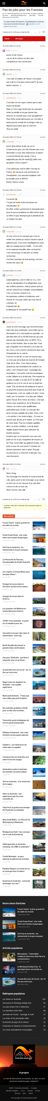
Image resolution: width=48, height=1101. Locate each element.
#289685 (42, 46)
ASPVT (31, 1093)
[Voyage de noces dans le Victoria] (39, 599)
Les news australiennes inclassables (17, 1030)
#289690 (42, 227)
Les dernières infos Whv (12, 1010)
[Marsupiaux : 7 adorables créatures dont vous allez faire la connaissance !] (9, 957)
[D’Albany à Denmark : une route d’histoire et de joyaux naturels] (39, 735)
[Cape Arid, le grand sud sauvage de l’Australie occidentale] (39, 810)
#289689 (42, 190)
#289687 (42, 93)
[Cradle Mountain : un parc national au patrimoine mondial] (39, 859)
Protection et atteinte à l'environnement (19, 1026)
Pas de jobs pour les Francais (23, 10)
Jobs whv (32, 15)
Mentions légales (12, 1091)
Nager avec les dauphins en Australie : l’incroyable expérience (14, 684)
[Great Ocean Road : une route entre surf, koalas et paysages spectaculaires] (39, 538)
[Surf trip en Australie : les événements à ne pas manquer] (39, 550)
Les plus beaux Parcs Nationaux (16, 1007)
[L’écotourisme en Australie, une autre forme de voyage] (39, 760)
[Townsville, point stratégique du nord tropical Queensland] (39, 723)
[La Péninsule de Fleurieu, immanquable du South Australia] (39, 562)
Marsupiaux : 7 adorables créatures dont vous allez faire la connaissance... (31, 956)
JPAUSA (17, 1093)
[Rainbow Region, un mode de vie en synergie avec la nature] (39, 871)
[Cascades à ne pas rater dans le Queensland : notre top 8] (39, 636)
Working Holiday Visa (18, 15)
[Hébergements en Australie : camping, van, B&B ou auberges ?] (39, 847)
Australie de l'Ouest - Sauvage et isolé (18, 1014)
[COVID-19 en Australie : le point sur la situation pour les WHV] (39, 624)
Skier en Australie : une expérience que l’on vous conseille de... (13, 796)
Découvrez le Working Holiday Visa (17, 1003)
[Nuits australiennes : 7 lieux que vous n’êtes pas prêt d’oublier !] (39, 698)
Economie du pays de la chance (16, 1022)
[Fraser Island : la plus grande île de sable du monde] (39, 526)
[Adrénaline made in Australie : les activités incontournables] (39, 772)
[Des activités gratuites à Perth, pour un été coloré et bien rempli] (39, 711)
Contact (30, 1091)
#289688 (42, 137)
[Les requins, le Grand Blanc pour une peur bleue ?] (39, 575)
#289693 (42, 464)
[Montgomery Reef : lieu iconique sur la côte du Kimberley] (39, 835)
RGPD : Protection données (19, 1088)
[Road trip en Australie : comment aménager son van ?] (39, 884)
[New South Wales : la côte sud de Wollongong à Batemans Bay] (39, 822)
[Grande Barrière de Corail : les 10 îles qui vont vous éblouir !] (39, 673)
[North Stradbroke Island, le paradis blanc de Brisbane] (39, 648)
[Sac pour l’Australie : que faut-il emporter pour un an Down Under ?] (39, 660)
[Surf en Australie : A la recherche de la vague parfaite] (39, 784)
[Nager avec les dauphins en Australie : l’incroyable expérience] (39, 685)
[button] (44, 3)
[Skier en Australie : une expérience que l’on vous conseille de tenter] (39, 797)
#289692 (42, 317)
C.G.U (23, 1091)
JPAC (24, 1093)
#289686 (42, 69)
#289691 (42, 270)
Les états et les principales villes (16, 1018)
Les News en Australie (12, 999)
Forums (5, 15)
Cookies (34, 1088)
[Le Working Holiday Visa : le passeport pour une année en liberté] (9, 969)
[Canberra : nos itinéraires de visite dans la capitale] (39, 747)
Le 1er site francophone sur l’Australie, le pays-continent (23, 13)
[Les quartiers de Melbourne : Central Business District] (39, 611)
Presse (37, 1091)
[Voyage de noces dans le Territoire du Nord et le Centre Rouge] (39, 587)
